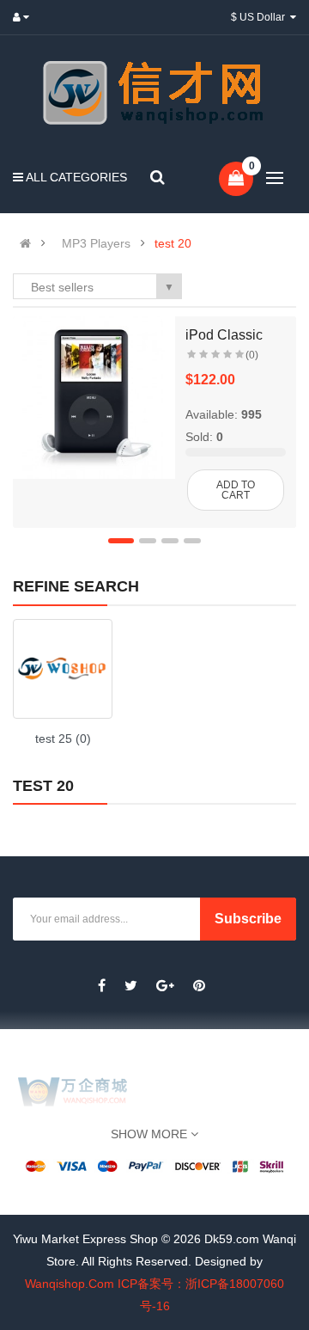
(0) (251, 355)
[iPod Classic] (94, 397)
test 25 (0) (63, 738)
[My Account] (25, 17)
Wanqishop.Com (69, 1283)
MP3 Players (96, 243)
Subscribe (248, 918)
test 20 (172, 243)
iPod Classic (224, 335)
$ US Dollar (260, 17)
